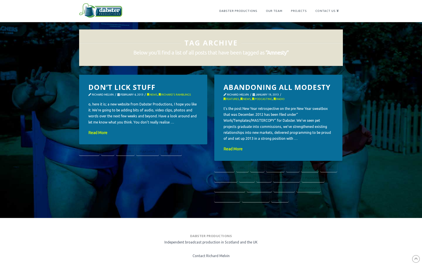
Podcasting (263, 98)
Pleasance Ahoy (230, 187)
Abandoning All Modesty (277, 87)
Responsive (308, 187)
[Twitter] (205, 224)
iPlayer (310, 167)
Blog (257, 167)
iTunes (329, 167)
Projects (171, 151)
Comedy (275, 167)
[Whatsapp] (215, 224)
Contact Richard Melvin (211, 256)
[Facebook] (194, 224)
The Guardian (256, 197)
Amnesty (89, 151)
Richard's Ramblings (176, 94)
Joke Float (226, 177)
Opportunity (286, 177)
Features (232, 98)
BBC (242, 167)
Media (247, 177)
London (125, 151)
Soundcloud (227, 197)
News (153, 94)
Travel (280, 197)
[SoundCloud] (227, 224)
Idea (108, 151)
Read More (97, 133)
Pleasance (147, 151)
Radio (280, 98)
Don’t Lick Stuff (121, 87)
